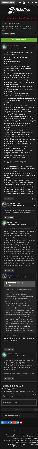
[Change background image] (32, 2)
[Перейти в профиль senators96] (4, 276)
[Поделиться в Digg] (8, 422)
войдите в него (6, 396)
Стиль (22, 431)
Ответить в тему (20, 39)
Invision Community (24, 444)
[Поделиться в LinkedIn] (17, 422)
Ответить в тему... (12, 402)
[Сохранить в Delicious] (11, 422)
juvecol (9, 222)
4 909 (20, 275)
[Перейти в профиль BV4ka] (4, 47)
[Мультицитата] (5, 198)
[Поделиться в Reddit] (14, 422)
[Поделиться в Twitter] (2, 422)
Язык (15, 431)
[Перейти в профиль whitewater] (4, 204)
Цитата (10, 199)
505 (16, 46)
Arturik (9, 354)
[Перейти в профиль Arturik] (4, 355)
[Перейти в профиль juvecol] (4, 223)
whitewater (11, 203)
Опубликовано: (16, 48)
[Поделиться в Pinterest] (21, 422)
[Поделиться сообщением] (34, 48)
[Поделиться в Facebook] (5, 422)
